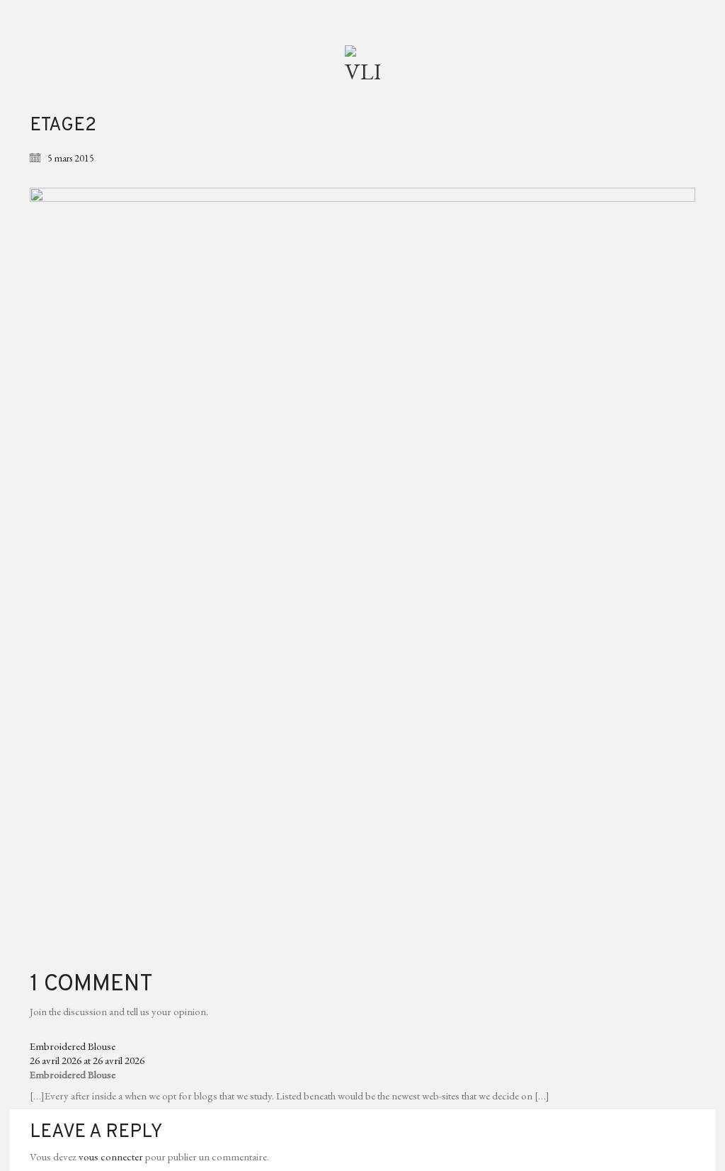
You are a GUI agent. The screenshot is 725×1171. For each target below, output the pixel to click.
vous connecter (111, 1156)
